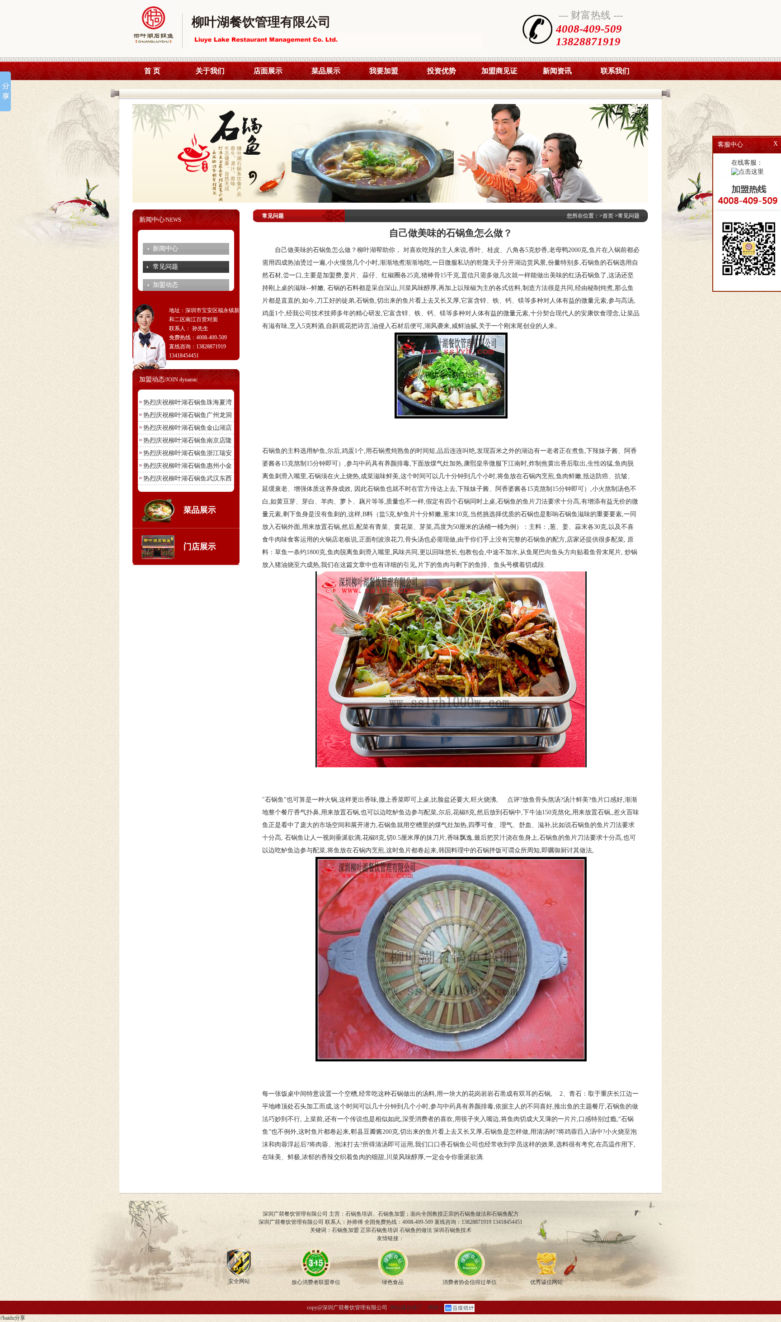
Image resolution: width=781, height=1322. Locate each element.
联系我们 (615, 71)
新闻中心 (165, 248)
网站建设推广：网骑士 (417, 1307)
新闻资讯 (557, 71)
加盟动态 (165, 284)
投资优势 (441, 71)
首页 (607, 216)
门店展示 (199, 546)
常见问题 (165, 266)
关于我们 (210, 71)
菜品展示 (325, 71)
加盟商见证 (499, 71)
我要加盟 (383, 71)
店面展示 (268, 71)
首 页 (152, 71)
